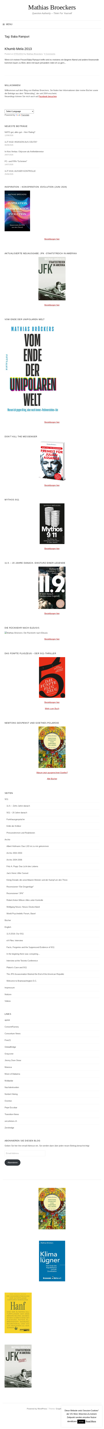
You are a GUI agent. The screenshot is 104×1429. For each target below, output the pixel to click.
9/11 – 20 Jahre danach (16, 813)
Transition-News (12, 1114)
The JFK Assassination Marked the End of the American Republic (35, 974)
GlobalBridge (10, 1047)
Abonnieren (13, 1162)
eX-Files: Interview (14, 940)
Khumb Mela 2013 (18, 49)
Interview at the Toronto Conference (22, 961)
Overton (8, 1101)
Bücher (8, 920)
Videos (8, 1001)
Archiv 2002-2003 (14, 853)
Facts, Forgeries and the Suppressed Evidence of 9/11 (30, 947)
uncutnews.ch (11, 1121)
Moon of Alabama (12, 1074)
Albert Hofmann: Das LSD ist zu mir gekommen (27, 846)
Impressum (10, 988)
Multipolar (9, 1081)
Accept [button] (81, 1421)
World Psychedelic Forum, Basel (20, 913)
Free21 (8, 1040)
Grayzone (9, 1054)
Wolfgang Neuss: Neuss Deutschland (23, 907)
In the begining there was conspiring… (23, 954)
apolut (7, 1020)
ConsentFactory (12, 1027)
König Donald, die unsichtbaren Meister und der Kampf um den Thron (36, 880)
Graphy (59, 1409)
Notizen (8, 994)
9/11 (6, 799)
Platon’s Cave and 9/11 (16, 967)
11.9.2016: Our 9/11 (15, 934)
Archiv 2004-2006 (14, 860)
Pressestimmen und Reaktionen (20, 833)
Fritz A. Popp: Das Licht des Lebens (22, 866)
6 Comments (49, 54)
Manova (8, 1067)
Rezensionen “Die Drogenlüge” (20, 887)
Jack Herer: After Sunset (17, 873)
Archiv (7, 840)
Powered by (32, 1409)
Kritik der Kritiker (13, 826)
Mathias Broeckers (52, 7)
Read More (91, 1421)
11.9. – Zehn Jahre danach (18, 806)
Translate (25, 115)
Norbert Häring (11, 1094)
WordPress (42, 1409)
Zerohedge (9, 1128)
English (8, 927)
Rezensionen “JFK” (15, 893)
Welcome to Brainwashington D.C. (21, 981)
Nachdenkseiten (12, 1087)
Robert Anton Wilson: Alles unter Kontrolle (24, 900)
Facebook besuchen (48, 96)
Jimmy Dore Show (13, 1060)
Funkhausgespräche (15, 819)
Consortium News (13, 1033)
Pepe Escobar (11, 1107)
